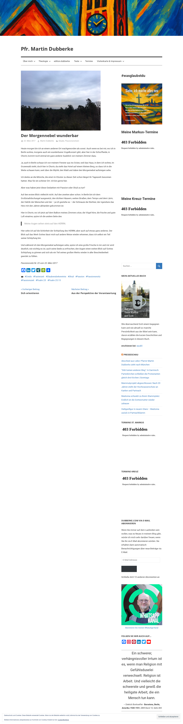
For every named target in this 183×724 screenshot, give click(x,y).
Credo (29, 276)
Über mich (28, 61)
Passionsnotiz (93, 276)
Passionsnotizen (72, 141)
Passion (80, 276)
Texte (76, 61)
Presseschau (131, 354)
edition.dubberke (62, 61)
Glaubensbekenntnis (56, 276)
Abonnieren (129, 569)
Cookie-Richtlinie (63, 720)
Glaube (61, 141)
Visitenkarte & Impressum (109, 61)
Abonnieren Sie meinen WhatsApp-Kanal (141, 628)
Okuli (71, 276)
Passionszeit (28, 280)
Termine (89, 61)
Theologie (43, 61)
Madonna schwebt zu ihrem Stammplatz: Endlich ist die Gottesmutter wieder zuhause (140, 400)
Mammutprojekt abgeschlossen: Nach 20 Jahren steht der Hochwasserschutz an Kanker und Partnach (140, 387)
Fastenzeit (39, 276)
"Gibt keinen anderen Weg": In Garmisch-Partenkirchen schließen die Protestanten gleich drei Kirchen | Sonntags (140, 374)
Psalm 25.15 (55, 280)
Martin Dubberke (47, 141)
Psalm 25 (41, 280)
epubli (139, 346)
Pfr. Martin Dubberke (47, 48)
